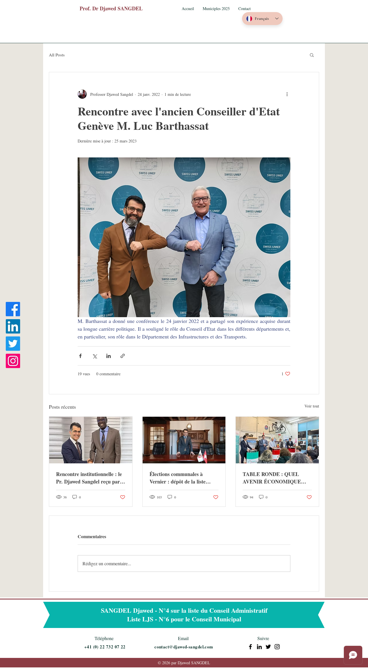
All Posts (57, 55)
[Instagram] (13, 361)
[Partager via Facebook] (80, 356)
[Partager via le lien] (122, 356)
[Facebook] (13, 309)
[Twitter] (13, 343)
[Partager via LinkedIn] (108, 356)
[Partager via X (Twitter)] (94, 356)
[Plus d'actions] (286, 94)
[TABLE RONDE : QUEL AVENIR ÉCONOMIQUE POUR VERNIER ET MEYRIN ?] (277, 440)
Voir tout (311, 406)
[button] (216, 8)
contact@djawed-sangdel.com (183, 647)
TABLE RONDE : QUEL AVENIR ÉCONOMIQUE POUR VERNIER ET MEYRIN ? (272, 477)
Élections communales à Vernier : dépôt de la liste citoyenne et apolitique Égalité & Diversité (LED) (183, 477)
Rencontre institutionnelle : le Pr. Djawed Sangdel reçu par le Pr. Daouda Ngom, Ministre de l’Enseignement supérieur (90, 477)
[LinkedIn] (13, 326)
